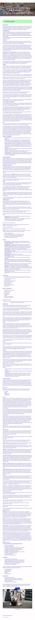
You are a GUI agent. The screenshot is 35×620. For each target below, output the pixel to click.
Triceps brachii (7, 394)
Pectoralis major (7, 393)
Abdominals (6, 391)
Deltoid (6, 392)
